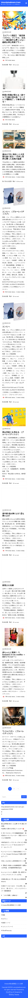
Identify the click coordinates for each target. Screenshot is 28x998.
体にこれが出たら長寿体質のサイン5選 (14, 861)
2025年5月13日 (6, 510)
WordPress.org (6, 930)
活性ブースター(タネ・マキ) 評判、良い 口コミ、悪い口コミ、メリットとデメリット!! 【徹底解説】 (14, 888)
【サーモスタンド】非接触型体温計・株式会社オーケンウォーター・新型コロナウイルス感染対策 (14, 835)
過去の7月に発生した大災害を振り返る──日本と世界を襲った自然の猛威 (13, 156)
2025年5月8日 (6, 582)
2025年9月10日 (6, 32)
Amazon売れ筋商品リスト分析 (11, 905)
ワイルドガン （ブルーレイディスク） (13, 732)
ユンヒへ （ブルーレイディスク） (13, 212)
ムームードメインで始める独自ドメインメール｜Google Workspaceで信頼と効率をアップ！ (13, 854)
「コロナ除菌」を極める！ (10, 895)
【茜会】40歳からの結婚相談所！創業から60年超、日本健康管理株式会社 (14, 867)
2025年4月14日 (6, 649)
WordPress (9, 992)
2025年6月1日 (6, 323)
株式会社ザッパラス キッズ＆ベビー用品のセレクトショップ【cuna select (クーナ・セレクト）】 (14, 844)
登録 (3, 915)
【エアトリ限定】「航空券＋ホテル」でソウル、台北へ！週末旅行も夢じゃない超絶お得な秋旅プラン (13, 38)
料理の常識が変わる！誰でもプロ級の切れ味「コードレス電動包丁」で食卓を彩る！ (13, 98)
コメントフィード (7, 926)
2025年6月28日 (6, 91)
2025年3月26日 (6, 728)
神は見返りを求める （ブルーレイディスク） (13, 433)
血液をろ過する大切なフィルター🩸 (13, 829)
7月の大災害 (8, 181)
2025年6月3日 (6, 208)
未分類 (6, 65)
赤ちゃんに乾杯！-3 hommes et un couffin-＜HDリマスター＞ (13, 654)
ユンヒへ (6, 326)
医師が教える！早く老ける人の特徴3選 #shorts (13, 880)
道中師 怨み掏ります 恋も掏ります (13, 514)
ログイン (5, 919)
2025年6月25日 (6, 151)
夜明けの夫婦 (8, 585)
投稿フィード (6, 923)
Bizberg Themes (14, 994)
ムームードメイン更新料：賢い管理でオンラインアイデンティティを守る (13, 873)
